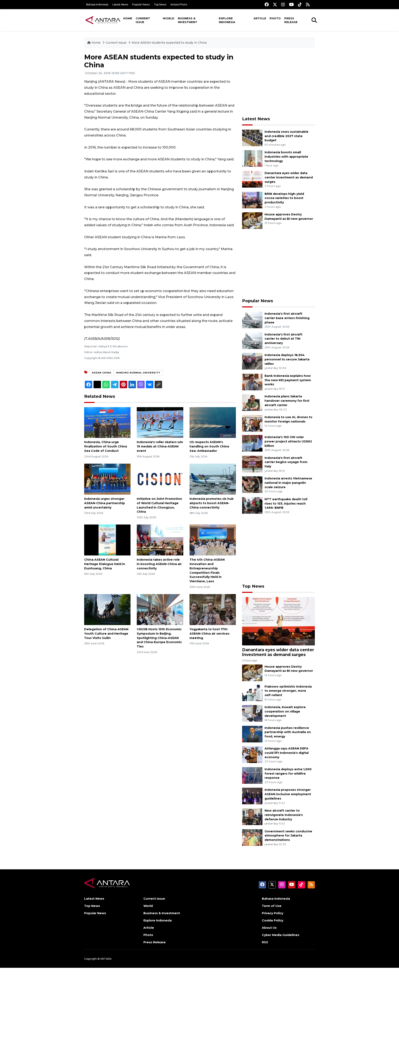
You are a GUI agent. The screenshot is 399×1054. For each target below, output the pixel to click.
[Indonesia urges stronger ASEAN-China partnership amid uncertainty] (107, 479)
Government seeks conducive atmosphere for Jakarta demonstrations (288, 835)
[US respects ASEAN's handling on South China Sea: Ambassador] (213, 422)
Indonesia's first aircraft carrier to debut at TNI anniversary (283, 339)
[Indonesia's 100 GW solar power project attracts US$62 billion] (252, 443)
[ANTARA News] (103, 20)
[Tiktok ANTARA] (300, 4)
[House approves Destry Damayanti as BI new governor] (252, 220)
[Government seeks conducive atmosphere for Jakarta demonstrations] (252, 837)
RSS (265, 942)
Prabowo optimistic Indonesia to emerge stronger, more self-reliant (288, 691)
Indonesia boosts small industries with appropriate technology (286, 156)
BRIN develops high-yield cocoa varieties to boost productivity (284, 198)
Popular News (141, 4)
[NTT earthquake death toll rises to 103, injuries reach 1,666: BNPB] (252, 505)
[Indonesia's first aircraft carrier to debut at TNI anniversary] (252, 340)
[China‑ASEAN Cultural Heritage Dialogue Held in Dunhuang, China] (107, 540)
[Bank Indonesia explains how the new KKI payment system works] (252, 382)
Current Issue (143, 20)
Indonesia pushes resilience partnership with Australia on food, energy (288, 732)
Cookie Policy (272, 920)
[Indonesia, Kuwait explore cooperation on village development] (252, 713)
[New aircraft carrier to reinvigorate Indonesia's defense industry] (252, 816)
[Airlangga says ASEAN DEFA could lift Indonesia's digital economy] (252, 754)
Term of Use (271, 906)
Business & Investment (187, 20)
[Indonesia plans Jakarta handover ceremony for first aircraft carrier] (252, 402)
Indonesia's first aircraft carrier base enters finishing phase (287, 318)
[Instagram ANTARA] (283, 4)
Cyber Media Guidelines (280, 935)
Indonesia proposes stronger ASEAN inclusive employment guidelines (288, 794)
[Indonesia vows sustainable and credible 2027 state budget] (252, 138)
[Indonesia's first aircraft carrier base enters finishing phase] (252, 320)
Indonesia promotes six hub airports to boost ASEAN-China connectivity (212, 503)
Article (260, 18)
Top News (160, 4)
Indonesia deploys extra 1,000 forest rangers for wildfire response (288, 773)
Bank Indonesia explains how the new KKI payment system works (288, 380)
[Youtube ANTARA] (291, 4)
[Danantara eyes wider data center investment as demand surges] (252, 179)
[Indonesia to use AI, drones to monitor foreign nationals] (252, 423)
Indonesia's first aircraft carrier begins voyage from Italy (286, 462)
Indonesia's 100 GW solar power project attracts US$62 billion (288, 441)
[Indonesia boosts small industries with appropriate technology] (252, 158)
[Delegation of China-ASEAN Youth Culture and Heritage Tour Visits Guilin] (107, 609)
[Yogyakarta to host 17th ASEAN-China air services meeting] (213, 609)
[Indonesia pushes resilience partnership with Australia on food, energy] (252, 734)
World (168, 18)
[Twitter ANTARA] (275, 4)
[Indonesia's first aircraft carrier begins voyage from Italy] (252, 464)
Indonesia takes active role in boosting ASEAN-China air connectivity (159, 564)
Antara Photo (178, 4)
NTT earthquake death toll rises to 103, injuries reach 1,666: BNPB (286, 503)
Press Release (291, 20)
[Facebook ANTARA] (267, 4)
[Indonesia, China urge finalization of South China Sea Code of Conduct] (107, 422)
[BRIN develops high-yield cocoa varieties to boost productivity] (252, 200)
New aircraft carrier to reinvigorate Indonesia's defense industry (284, 815)
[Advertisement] (278, 82)
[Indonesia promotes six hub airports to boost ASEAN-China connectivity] (213, 479)
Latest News (120, 4)
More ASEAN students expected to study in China (169, 42)
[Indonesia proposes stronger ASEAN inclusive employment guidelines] (252, 796)
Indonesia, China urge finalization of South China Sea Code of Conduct (105, 446)
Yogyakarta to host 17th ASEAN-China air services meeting (209, 633)
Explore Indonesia (227, 20)
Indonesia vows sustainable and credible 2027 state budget (286, 136)
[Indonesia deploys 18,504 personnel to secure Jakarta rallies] (252, 361)
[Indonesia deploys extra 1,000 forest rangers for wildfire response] (252, 775)
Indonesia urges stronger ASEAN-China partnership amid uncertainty (104, 503)
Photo (275, 18)
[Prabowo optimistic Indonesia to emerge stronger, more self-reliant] (252, 692)
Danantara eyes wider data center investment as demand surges (289, 177)
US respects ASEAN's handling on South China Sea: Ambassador (209, 446)
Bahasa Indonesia (97, 4)
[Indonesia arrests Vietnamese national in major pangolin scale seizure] (252, 484)
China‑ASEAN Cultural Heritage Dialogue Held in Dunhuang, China (104, 564)
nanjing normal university (138, 372)
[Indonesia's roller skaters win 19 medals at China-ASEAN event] (160, 422)
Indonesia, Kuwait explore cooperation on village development (285, 711)
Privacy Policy (272, 913)
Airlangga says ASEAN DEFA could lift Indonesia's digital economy (287, 753)
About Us (269, 928)
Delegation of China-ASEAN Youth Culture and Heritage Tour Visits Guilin (106, 633)
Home (127, 18)
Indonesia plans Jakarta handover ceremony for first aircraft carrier (287, 400)
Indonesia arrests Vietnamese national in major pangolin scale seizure (288, 483)
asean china (101, 372)
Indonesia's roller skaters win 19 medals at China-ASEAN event (160, 446)
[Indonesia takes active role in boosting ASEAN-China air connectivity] (160, 540)
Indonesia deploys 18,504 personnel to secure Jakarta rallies (287, 359)
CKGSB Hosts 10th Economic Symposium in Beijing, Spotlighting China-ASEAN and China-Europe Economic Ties (159, 637)
